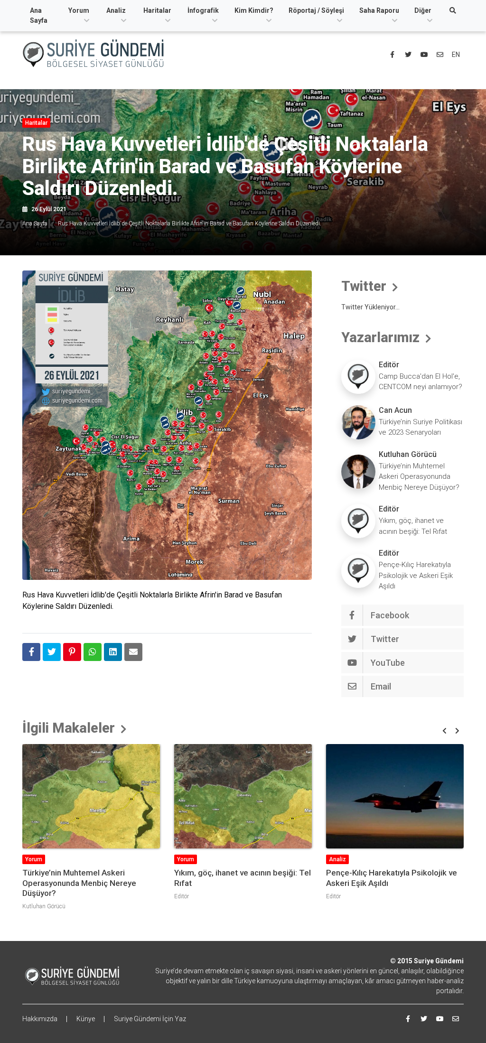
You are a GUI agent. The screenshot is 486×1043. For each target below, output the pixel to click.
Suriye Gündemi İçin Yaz (150, 1019)
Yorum (78, 10)
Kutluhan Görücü (408, 454)
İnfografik (203, 10)
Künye (85, 1019)
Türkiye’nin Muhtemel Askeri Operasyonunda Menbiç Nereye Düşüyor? (419, 477)
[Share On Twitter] (52, 652)
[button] (444, 731)
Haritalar (157, 10)
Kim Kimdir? (253, 10)
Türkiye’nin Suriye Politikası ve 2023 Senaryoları (420, 427)
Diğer (422, 10)
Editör (389, 364)
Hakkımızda (39, 1019)
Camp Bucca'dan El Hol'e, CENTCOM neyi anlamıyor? (420, 381)
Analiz (116, 10)
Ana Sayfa (38, 15)
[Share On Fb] (31, 652)
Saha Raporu (379, 10)
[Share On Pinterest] (72, 652)
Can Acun (395, 410)
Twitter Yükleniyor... (370, 307)
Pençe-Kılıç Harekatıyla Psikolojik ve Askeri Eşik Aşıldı (416, 575)
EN (456, 54)
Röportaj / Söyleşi (316, 10)
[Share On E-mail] (133, 652)
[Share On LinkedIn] (113, 652)
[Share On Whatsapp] (93, 652)
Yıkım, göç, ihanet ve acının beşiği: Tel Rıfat (413, 526)
